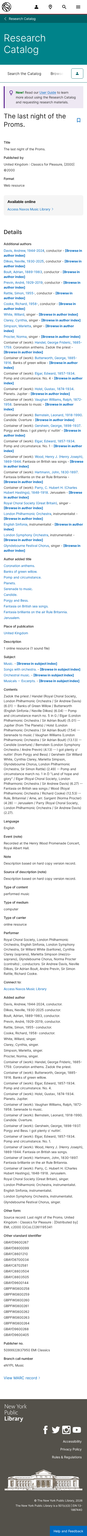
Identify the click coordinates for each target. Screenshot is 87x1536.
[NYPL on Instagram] (66, 1430)
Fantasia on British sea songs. (26, 606)
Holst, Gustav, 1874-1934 (54, 389)
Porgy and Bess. (16, 600)
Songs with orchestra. (20, 669)
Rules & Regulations (67, 1457)
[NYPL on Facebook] (45, 1430)
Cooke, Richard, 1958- (21, 304)
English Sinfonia (15, 524)
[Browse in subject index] (37, 663)
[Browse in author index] (58, 314)
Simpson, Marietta (17, 326)
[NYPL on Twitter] (56, 1430)
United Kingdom (16, 633)
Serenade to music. (18, 589)
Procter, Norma (15, 337)
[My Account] (36, 7)
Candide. (10, 595)
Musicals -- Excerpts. (20, 681)
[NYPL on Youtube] (77, 1430)
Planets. (10, 583)
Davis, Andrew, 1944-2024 (24, 250)
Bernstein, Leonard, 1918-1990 (58, 415)
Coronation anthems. (19, 566)
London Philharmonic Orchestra (27, 514)
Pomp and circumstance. (23, 577)
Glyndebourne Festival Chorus (26, 546)
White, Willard (14, 314)
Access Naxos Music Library (25, 989)
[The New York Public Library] (6, 7)
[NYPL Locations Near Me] (50, 7)
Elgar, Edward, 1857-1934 (54, 373)
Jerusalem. (12, 618)
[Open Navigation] (78, 7)
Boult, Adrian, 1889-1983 (23, 272)
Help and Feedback (68, 1531)
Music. (8, 663)
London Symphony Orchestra (26, 535)
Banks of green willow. (20, 571)
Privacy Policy (71, 1449)
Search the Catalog (24, 73)
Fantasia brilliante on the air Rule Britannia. (36, 612)
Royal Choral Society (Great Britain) (30, 503)
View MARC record (20, 1378)
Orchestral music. (17, 675)
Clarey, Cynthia (15, 320)
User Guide (47, 92)
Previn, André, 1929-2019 (23, 282)
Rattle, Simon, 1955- (19, 293)
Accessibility (72, 1441)
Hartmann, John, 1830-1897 (56, 472)
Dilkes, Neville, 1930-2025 (24, 261)
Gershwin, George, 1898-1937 (58, 426)
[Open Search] (64, 7)
